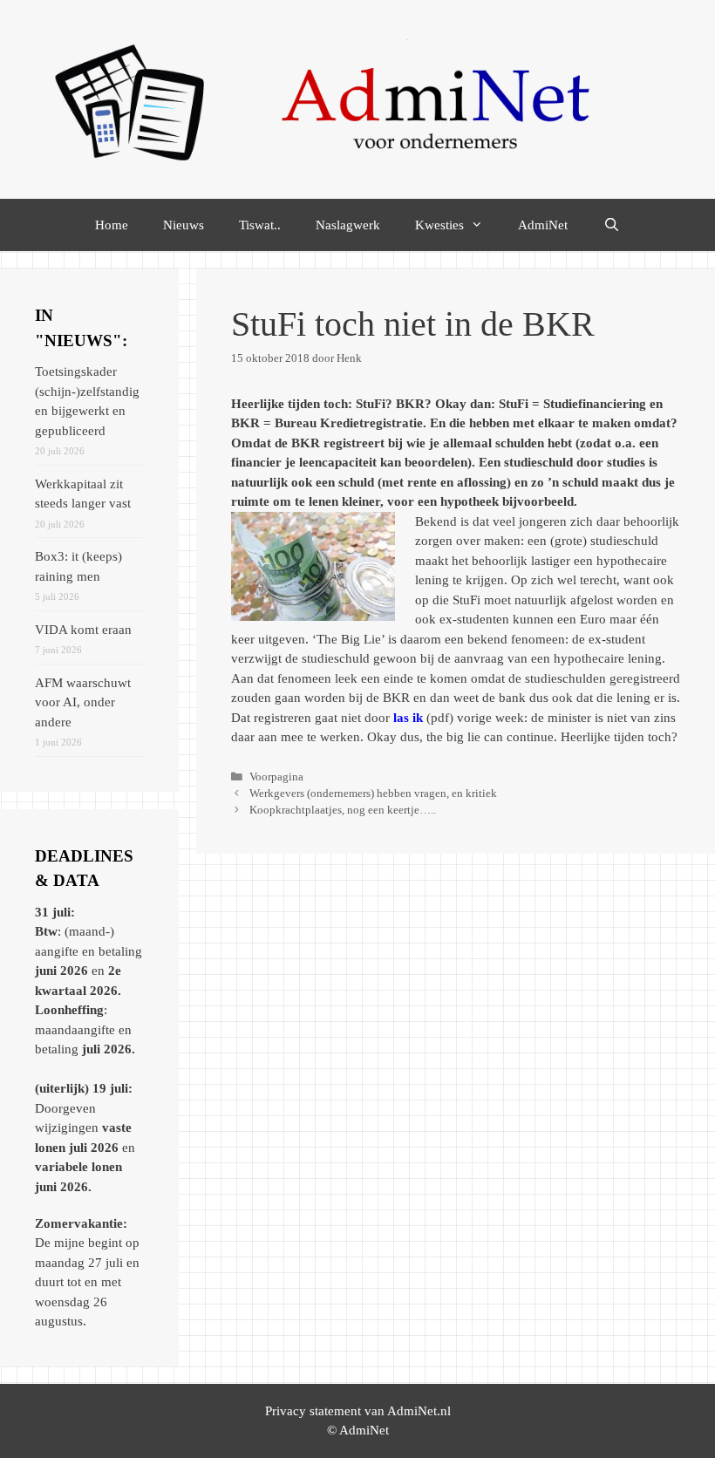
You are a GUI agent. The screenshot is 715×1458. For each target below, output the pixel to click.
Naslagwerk (348, 225)
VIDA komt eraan (83, 630)
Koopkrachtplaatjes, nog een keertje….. (342, 810)
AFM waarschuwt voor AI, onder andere (83, 702)
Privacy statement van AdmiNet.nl (358, 1411)
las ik (408, 718)
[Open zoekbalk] (611, 225)
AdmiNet (543, 225)
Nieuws (183, 225)
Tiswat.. (260, 225)
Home (111, 225)
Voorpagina (276, 777)
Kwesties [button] (439, 225)
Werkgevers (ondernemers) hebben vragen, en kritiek (373, 793)
